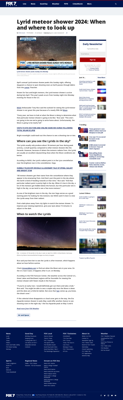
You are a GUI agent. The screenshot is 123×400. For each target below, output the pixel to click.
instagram (108, 395)
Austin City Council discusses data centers (87, 221)
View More (101, 78)
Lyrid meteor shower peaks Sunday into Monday (32, 71)
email (115, 395)
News (8, 333)
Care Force (66, 345)
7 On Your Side (67, 338)
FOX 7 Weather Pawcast (108, 336)
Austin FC (9, 365)
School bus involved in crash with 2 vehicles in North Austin (87, 82)
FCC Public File (86, 351)
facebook (101, 395)
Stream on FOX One (52, 361)
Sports (8, 361)
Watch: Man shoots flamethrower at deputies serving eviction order (86, 98)
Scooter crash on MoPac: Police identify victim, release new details (97, 165)
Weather (104, 333)
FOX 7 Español (48, 340)
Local (7, 336)
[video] (101, 198)
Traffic (8, 338)
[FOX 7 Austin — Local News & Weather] (12, 4)
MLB (7, 368)
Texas (8, 340)
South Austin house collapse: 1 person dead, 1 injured (87, 90)
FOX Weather (30, 33)
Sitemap (8, 349)
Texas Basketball (11, 372)
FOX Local (48, 333)
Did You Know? (105, 350)
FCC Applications (87, 353)
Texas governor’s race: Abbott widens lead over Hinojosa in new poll (97, 131)
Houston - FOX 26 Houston (33, 365)
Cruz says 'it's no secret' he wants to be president (97, 139)
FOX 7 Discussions (68, 349)
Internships (85, 347)
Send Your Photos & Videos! (107, 343)
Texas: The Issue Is (68, 342)
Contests (27, 347)
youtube (111, 395)
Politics (8, 342)
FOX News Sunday (11, 347)
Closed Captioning (87, 349)
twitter (104, 395)
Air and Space (38, 33)
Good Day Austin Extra (50, 347)
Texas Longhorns (11, 363)
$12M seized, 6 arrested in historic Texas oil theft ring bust (97, 147)
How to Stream (48, 336)
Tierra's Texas (48, 338)
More (89, 4)
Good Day (29, 333)
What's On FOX (86, 336)
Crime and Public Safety (13, 345)
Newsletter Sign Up (87, 340)
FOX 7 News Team (87, 342)
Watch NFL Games (49, 363)
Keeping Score (29, 338)
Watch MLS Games (49, 385)
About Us (85, 333)
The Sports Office (49, 342)
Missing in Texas (68, 347)
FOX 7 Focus (66, 340)
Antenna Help (86, 355)
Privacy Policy (94, 68)
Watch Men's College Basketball (50, 376)
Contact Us (85, 338)
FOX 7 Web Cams (106, 346)
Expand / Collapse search (116, 4)
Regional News (31, 361)
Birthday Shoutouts (30, 336)
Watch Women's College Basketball (51, 380)
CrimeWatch (66, 336)
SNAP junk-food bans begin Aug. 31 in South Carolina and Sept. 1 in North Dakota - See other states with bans (87, 107)
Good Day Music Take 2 (51, 349)
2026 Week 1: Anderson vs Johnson (86, 205)
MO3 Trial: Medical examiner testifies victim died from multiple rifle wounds (87, 115)
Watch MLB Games (49, 369)
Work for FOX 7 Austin (88, 345)
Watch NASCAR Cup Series (51, 371)
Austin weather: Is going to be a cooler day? (86, 197)
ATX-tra (65, 351)
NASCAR (8, 370)
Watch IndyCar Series (50, 373)
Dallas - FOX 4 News (31, 363)
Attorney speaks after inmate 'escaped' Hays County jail (87, 229)
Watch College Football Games (50, 366)
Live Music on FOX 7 (31, 342)
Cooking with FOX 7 (30, 340)
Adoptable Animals (30, 345)
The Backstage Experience (51, 351)
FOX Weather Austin (50, 345)
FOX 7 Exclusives (69, 333)
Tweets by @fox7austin (87, 258)
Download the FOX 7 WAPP (107, 339)
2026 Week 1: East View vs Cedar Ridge (86, 213)
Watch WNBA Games (50, 383)
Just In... (82, 77)
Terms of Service (94, 70)
